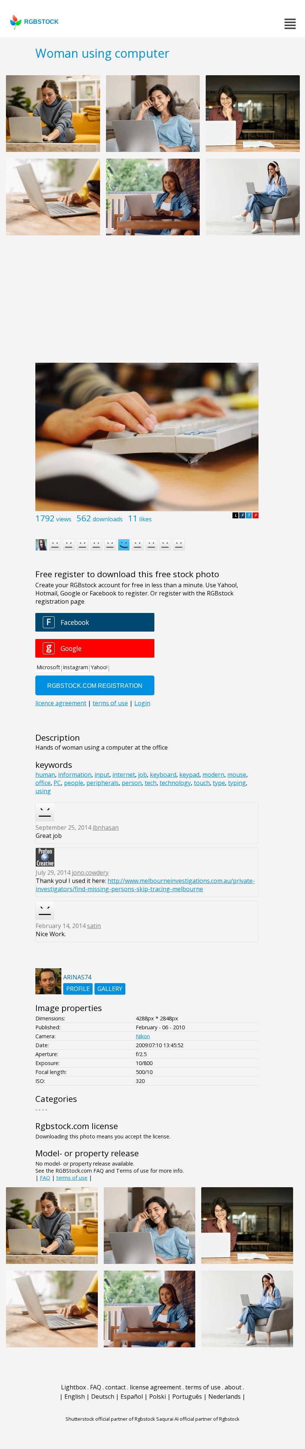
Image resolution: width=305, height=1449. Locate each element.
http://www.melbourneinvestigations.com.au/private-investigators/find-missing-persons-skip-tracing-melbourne (145, 885)
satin (94, 926)
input (101, 774)
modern (213, 774)
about (233, 1387)
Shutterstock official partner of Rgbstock (110, 1418)
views (63, 519)
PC (57, 783)
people (73, 783)
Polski (157, 1396)
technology (175, 783)
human (45, 774)
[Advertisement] (152, 303)
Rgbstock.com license (76, 1126)
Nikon (143, 1036)
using (43, 791)
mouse (236, 774)
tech (151, 783)
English (74, 1396)
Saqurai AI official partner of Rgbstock (198, 1418)
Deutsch (102, 1396)
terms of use (71, 1177)
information (75, 774)
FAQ (45, 1177)
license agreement (155, 1387)
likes (145, 519)
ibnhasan (106, 827)
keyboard (163, 774)
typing (237, 783)
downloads (108, 519)
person (132, 783)
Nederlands (224, 1396)
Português (187, 1396)
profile (78, 989)
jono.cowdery (90, 872)
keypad (189, 774)
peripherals (102, 783)
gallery (109, 989)
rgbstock (41, 22)
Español (132, 1396)
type (219, 783)
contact (115, 1387)
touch (202, 783)
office (43, 783)
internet (123, 774)
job (142, 774)
